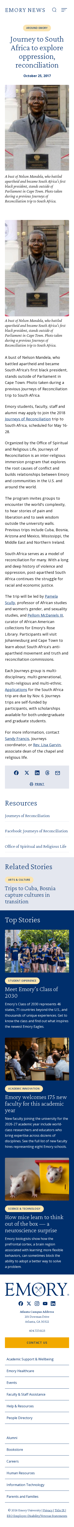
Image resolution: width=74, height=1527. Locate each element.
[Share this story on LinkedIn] (37, 773)
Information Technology (25, 1485)
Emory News (25, 9)
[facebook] (20, 1303)
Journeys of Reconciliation (28, 418)
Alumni (12, 1438)
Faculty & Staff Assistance (26, 1394)
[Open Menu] (64, 10)
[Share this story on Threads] (47, 773)
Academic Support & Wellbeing (30, 1359)
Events (12, 1382)
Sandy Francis (17, 738)
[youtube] (45, 1303)
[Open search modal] (54, 10)
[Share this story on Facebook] (16, 773)
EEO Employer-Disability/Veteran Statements (37, 1516)
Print (40, 784)
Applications (16, 689)
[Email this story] (58, 773)
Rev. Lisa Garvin (47, 744)
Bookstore (15, 1449)
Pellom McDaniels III (45, 615)
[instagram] (37, 1303)
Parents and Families (22, 1496)
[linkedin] (53, 1303)
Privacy (48, 1510)
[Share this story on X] (27, 773)
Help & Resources (20, 1406)
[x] (29, 1303)
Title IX (60, 1510)
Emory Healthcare (20, 1371)
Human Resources (21, 1473)
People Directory (19, 1418)
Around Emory (37, 28)
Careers (13, 1461)
